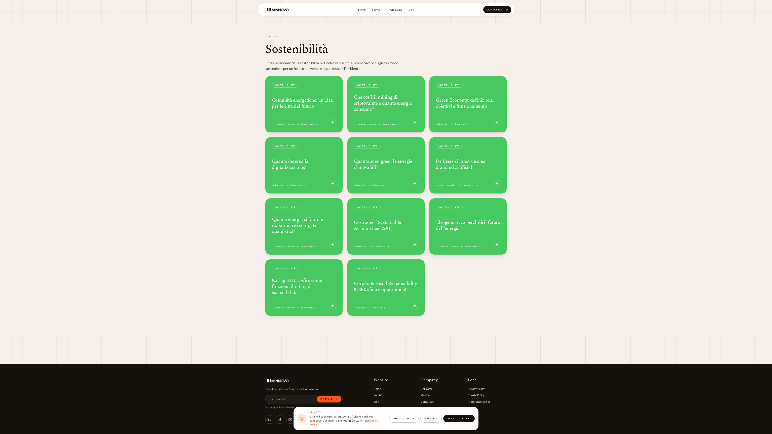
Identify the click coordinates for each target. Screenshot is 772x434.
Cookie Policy (476, 395)
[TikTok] (280, 420)
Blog (411, 9)
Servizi (376, 9)
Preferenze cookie (479, 401)
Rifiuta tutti (404, 418)
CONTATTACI (495, 9)
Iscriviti (327, 399)
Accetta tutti (459, 418)
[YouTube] (290, 420)
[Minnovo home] (277, 9)
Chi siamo (396, 9)
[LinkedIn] (269, 420)
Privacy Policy (476, 388)
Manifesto (427, 395)
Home (362, 9)
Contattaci (427, 401)
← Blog (271, 36)
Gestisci (430, 418)
